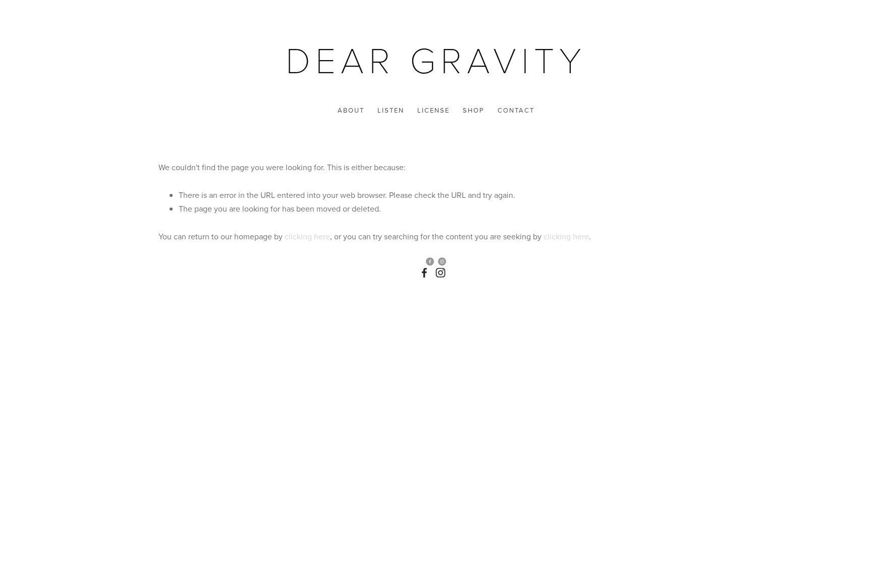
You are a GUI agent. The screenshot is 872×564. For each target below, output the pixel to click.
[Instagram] (440, 273)
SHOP (473, 110)
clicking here (307, 236)
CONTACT (516, 110)
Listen (390, 110)
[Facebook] (424, 273)
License (433, 110)
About (351, 110)
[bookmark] (436, 58)
